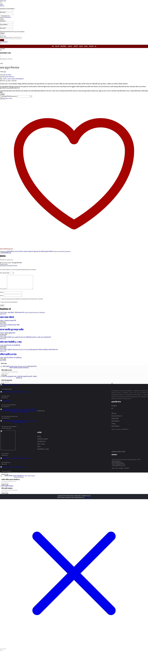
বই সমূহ (34, 251)
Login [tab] (1, 4)
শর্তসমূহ (113, 424)
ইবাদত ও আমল (41, 444)
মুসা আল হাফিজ (7, 75)
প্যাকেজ (81, 46)
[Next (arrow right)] (2, 650)
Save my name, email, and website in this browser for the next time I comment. (22, 299)
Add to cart (3, 98)
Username (3, 21)
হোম (53, 46)
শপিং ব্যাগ (113, 413)
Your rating (3, 273)
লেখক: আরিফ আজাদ (5, 396)
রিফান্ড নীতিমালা (115, 421)
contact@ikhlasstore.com (118, 466)
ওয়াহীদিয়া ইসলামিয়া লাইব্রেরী (118, 452)
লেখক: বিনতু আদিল (5, 453)
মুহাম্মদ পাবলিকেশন (9, 77)
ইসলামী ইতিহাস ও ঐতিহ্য (43, 449)
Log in (2, 19)
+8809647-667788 (120, 464)
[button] (3, 266)
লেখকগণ (70, 46)
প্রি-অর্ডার (91, 46)
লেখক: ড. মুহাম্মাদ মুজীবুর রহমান (7, 333)
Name (2, 292)
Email (2, 296)
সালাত (38, 447)
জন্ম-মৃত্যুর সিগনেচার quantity (9, 96)
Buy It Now (9, 98)
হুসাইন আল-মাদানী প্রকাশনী (6, 428)
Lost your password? (5, 17)
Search (2, 40)
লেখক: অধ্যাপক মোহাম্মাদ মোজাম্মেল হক (8, 481)
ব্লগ (95, 46)
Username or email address (7, 9)
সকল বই (57, 46)
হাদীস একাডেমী (4, 464)
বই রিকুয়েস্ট (114, 406)
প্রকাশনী (75, 46)
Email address (4, 24)
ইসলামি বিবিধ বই (19, 79)
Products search (4, 38)
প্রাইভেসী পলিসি (114, 419)
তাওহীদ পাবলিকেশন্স (5, 373)
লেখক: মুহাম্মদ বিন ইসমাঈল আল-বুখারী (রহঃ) (11, 358)
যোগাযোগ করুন (41, 411)
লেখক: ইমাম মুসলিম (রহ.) (5, 462)
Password (3, 12)
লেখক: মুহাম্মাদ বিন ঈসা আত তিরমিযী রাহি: (10, 345)
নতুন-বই (17, 251)
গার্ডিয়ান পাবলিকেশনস (5, 382)
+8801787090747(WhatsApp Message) (117, 462)
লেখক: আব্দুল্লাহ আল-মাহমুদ (6, 389)
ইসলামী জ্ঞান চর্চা (41, 441)
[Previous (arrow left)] (0, 650)
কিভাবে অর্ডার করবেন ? (116, 416)
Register (2, 33)
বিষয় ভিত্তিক (63, 46)
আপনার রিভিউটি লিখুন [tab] (5, 253)
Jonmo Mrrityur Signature (64, 251)
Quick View (3, 323)
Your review (3, 289)
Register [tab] (2, 6)
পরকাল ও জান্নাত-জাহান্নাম (9, 79)
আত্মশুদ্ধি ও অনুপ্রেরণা (42, 439)
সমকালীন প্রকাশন (4, 398)
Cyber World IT (87, 497)
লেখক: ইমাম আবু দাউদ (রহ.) (6, 471)
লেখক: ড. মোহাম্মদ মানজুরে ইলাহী (8, 321)
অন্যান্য (86, 46)
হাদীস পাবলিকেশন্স (4, 473)
